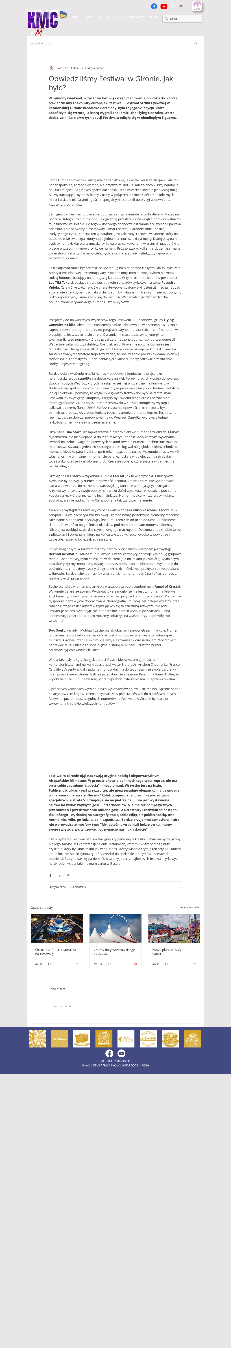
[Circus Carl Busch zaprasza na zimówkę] (57, 1077)
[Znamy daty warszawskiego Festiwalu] (116, 1077)
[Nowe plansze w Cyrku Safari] (174, 1077)
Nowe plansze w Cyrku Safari (169, 1101)
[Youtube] (164, 6)
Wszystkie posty (40, 43)
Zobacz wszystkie (190, 1056)
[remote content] (116, 149)
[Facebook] (154, 6)
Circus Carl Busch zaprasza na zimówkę (55, 1101)
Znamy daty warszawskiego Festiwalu (114, 1101)
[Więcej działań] (180, 68)
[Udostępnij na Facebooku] (50, 1025)
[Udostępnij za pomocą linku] (68, 1025)
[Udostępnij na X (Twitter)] (59, 1025)
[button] (154, 17)
